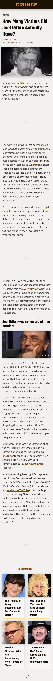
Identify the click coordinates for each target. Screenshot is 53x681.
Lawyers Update (34, 463)
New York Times (32, 288)
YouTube (45, 355)
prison (6, 455)
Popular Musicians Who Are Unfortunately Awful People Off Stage (14, 656)
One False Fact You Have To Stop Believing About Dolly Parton (37, 608)
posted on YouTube (18, 490)
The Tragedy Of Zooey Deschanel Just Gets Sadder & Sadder (13, 608)
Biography (34, 164)
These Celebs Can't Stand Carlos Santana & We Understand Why (39, 654)
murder (42, 148)
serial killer (19, 82)
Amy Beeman (11, 40)
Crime (6, 15)
